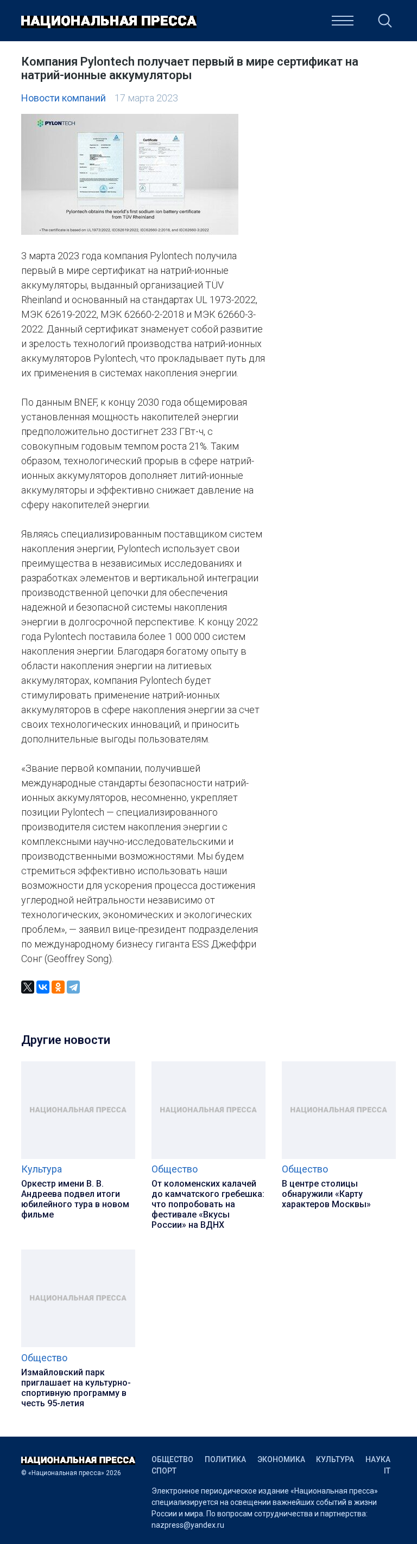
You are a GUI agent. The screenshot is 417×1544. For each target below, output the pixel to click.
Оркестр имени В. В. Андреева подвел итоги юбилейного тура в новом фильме (75, 1199)
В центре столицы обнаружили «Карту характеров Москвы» (326, 1193)
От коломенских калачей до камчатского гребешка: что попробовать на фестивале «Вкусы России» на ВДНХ (207, 1204)
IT (387, 1470)
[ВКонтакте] (42, 987)
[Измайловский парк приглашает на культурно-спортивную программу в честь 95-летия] (78, 1345)
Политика (225, 1459)
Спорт (163, 1470)
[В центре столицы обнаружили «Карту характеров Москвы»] (339, 1156)
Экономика (281, 1459)
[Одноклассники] (58, 987)
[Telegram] (73, 987)
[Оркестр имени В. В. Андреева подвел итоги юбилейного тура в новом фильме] (78, 1156)
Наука (270, 24)
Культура (219, 24)
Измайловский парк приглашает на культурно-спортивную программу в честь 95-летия (76, 1387)
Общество (174, 1169)
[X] (27, 987)
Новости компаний (63, 98)
